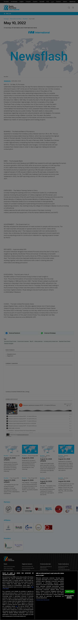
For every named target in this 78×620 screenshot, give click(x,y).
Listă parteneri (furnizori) (42, 599)
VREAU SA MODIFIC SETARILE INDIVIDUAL (69, 596)
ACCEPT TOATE (69, 591)
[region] (39, 595)
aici (16, 606)
